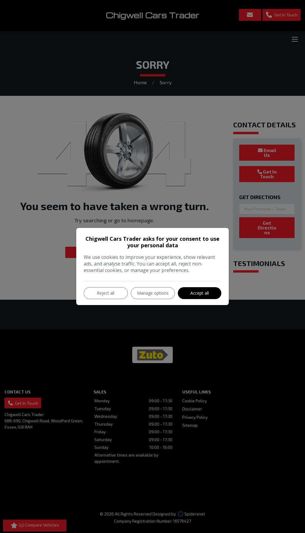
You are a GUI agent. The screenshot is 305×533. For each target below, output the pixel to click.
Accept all (199, 293)
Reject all (105, 293)
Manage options (153, 293)
